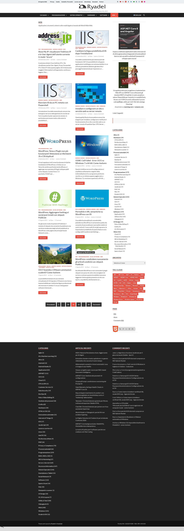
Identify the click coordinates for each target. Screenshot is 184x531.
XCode (115, 302)
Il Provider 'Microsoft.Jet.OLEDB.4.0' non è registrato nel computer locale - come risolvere (128, 405)
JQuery (129, 283)
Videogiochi (118, 219)
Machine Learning (119, 285)
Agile (116, 155)
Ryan (91, 56)
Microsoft (135, 285)
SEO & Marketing (80, 209)
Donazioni (95, 1)
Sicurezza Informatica (121, 244)
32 (79, 304)
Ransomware (136, 291)
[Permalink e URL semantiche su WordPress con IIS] (92, 199)
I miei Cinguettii (118, 113)
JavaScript (118, 187)
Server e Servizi (57, 49)
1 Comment (58, 220)
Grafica (117, 226)
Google (137, 280)
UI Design (117, 222)
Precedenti (51, 304)
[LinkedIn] (131, 1)
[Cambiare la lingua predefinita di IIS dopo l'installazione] (92, 38)
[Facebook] (128, 1)
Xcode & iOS (118, 194)
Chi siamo (43, 15)
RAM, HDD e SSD (120, 145)
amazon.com (139, 107)
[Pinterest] (142, 1)
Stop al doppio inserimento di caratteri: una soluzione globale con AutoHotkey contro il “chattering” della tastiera (90, 395)
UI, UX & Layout (119, 229)
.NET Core (121, 274)
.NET (115, 274)
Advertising (87, 1)
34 (89, 304)
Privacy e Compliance (121, 236)
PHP (39, 49)
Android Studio (119, 177)
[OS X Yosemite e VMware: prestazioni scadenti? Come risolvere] (55, 254)
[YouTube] (120, 1)
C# (115, 182)
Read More (42, 77)
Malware (128, 285)
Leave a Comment (62, 59)
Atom (115, 317)
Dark (53, 59)
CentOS (119, 280)
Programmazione (58, 15)
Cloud (116, 234)
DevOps (117, 159)
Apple (142, 274)
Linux (116, 204)
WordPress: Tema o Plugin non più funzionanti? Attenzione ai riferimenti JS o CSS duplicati (54, 153)
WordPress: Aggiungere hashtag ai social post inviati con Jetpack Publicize (53, 215)
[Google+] (123, 1)
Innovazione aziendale (121, 164)
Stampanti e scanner (121, 149)
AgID (127, 274)
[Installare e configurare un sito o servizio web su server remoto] (92, 93)
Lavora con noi (79, 1)
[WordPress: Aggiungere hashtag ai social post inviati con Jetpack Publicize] (55, 199)
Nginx (115, 288)
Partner (101, 1)
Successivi (96, 304)
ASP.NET (117, 179)
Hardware (91, 15)
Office (129, 288)
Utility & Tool (50, 267)
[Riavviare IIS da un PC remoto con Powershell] (55, 91)
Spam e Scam (118, 251)
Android (117, 199)
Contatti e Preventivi (67, 1)
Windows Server (118, 299)
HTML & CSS (118, 184)
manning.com (128, 107)
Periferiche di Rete (120, 142)
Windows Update (129, 299)
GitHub (131, 280)
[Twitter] (118, 1)
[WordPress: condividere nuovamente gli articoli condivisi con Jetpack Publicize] (92, 249)
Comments (119, 320)
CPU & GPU (118, 140)
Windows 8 (124, 296)
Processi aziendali (120, 152)
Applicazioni (42, 266)
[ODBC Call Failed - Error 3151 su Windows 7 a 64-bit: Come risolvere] (92, 145)
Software (103, 15)
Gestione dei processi (121, 162)
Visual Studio (133, 294)
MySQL (142, 285)
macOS (49, 266)
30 (68, 304)
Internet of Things (120, 167)
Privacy (52, 1)
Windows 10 (132, 296)
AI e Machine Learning (121, 174)
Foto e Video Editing (121, 224)
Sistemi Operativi (76, 15)
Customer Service (120, 157)
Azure (141, 277)
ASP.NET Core (124, 277)
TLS (127, 294)
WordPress (139, 299)
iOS (116, 202)
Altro (115, 135)
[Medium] (134, 1)
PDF (141, 288)
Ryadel (53, 524)
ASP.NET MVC (134, 277)
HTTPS (115, 283)
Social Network (57, 210)
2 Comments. (57, 275)
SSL (123, 294)
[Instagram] (139, 1)
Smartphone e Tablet (121, 147)
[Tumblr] (136, 1)
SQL (116, 191)
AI (131, 274)
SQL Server (117, 294)
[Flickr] (144, 1)
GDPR (125, 280)
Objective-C (122, 288)
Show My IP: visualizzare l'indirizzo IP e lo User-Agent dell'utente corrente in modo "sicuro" (54, 54)
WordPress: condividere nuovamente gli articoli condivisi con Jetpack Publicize (91, 262)
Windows (81, 48)
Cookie (58, 1)
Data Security (119, 246)
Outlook (135, 288)
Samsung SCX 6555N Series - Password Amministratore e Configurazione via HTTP (128, 378)
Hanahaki (59, 524)
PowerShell (121, 291)
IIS (120, 283)
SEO (143, 291)
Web (113, 15)
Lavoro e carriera (120, 169)
